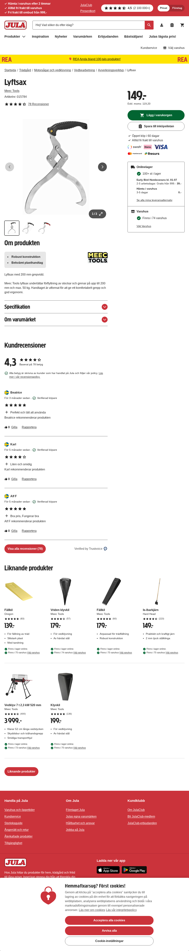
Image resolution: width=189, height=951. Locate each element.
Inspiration (40, 36)
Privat (163, 7)
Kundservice (149, 47)
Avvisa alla (109, 930)
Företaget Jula (75, 809)
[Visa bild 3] (44, 228)
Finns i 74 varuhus (70, 652)
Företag (177, 7)
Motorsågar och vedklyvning (52, 70)
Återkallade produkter (18, 836)
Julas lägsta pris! (162, 36)
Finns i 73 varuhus (24, 747)
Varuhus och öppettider (19, 809)
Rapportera (29, 427)
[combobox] (93, 25)
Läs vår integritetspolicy (121, 910)
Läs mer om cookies (92, 910)
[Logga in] (161, 25)
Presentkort (87, 11)
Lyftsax (131, 70)
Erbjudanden (108, 36)
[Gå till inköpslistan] (172, 25)
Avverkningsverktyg (111, 70)
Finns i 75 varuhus (24, 652)
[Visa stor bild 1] (56, 166)
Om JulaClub (136, 809)
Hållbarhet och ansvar (80, 823)
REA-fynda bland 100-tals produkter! (97, 59)
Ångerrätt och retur (16, 829)
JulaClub (86, 5)
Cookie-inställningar (109, 941)
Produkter (12, 36)
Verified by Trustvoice (88, 548)
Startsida (10, 70)
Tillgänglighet (13, 843)
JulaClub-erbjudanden (142, 823)
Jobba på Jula (75, 829)
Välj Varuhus (144, 226)
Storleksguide (13, 823)
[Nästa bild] (102, 166)
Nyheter (61, 36)
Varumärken (82, 36)
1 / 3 (94, 213)
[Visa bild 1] (11, 228)
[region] (94, 914)
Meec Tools (11, 90)
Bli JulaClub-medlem (141, 816)
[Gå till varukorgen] (182, 25)
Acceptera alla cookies (109, 920)
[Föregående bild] (9, 166)
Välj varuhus (176, 47)
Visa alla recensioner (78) (25, 548)
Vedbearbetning (84, 70)
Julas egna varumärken (81, 816)
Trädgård (25, 70)
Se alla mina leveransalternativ (154, 200)
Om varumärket (20, 319)
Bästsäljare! (133, 36)
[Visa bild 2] (28, 228)
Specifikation (17, 306)
